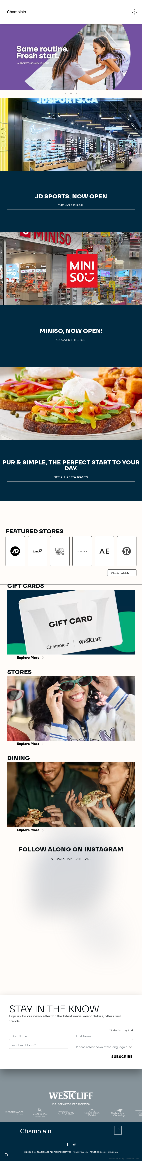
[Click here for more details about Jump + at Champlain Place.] (37, 551)
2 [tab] (71, 93)
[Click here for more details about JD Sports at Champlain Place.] (15, 551)
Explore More (28, 657)
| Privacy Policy (80, 1152)
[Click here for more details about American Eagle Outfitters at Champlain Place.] (104, 551)
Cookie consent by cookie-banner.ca (124, 1158)
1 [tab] (65, 93)
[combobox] (103, 1047)
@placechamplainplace (71, 859)
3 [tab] (76, 93)
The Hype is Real (71, 205)
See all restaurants (71, 477)
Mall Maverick (110, 1152)
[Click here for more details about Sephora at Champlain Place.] (82, 551)
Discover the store (71, 340)
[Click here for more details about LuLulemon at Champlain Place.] (126, 551)
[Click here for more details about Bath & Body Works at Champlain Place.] (60, 551)
